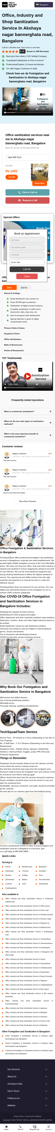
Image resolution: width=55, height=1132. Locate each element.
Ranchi (8, 867)
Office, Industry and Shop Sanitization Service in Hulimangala (27, 948)
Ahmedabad (43, 884)
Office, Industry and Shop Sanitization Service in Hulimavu (26, 1017)
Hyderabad (9, 871)
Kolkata (25, 875)
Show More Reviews (27, 501)
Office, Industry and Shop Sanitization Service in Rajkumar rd (27, 923)
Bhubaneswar (27, 867)
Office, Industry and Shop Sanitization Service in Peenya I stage (28, 919)
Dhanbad (42, 871)
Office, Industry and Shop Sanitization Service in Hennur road (27, 1021)
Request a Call (29, 200)
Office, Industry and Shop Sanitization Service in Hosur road (27, 910)
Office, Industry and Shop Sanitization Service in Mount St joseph (28, 976)
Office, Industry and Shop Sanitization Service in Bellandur (26, 1025)
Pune (41, 875)
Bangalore (43, 867)
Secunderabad (44, 879)
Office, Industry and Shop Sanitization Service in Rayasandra (27, 972)
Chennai (25, 871)
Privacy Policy (19, 1116)
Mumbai (8, 875)
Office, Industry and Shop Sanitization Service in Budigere (26, 1012)
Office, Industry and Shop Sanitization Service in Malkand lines (28, 927)
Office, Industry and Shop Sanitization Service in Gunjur (25, 959)
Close (27, 276)
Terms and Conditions (33, 1116)
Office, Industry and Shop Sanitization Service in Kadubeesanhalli (29, 915)
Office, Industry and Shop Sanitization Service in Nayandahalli (27, 963)
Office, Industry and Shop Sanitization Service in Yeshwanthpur (28, 939)
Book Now (39, 183)
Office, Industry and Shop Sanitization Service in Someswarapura (28, 943)
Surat (24, 884)
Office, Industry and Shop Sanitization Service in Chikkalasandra (28, 968)
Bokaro (24, 879)
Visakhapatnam (11, 888)
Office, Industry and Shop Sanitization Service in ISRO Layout (27, 906)
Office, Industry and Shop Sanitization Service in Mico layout (27, 989)
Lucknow (8, 884)
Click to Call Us (29, 192)
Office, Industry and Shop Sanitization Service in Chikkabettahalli (28, 985)
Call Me (27, 269)
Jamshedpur (9, 879)
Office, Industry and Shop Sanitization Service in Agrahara (26, 1008)
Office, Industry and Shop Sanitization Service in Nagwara (26, 981)
